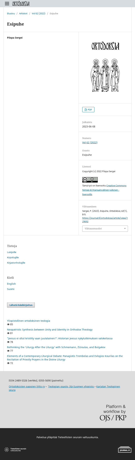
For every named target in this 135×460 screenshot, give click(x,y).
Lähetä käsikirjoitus (20, 305)
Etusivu (11, 13)
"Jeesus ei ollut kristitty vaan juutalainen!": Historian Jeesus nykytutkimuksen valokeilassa (59, 338)
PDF (89, 109)
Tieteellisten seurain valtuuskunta (78, 437)
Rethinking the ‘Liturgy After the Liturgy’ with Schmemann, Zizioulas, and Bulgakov (56, 347)
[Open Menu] (7, 3)
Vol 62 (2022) (38, 13)
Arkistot (23, 13)
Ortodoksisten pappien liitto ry (27, 386)
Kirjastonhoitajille (16, 262)
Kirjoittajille (13, 257)
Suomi (10, 289)
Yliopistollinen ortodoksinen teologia (28, 320)
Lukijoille (11, 252)
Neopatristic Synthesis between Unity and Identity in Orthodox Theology (49, 329)
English (11, 283)
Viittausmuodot (93, 228)
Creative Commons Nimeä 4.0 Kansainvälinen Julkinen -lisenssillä (104, 190)
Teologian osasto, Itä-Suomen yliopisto (71, 386)
